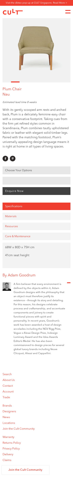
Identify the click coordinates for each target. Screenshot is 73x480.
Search (7, 374)
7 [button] (57, 81)
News (6, 417)
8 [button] (66, 81)
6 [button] (49, 81)
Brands (7, 405)
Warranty (8, 437)
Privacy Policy (11, 448)
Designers (9, 411)
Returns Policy (12, 442)
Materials (10, 216)
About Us (9, 380)
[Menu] (67, 11)
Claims (7, 460)
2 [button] (15, 81)
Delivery (8, 454)
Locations (9, 423)
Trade (6, 397)
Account (8, 391)
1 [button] (7, 81)
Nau (6, 94)
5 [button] (40, 81)
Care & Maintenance (17, 236)
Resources (11, 226)
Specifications (13, 206)
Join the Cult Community (19, 428)
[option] (36, 48)
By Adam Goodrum (19, 275)
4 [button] (32, 81)
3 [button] (24, 81)
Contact (8, 385)
